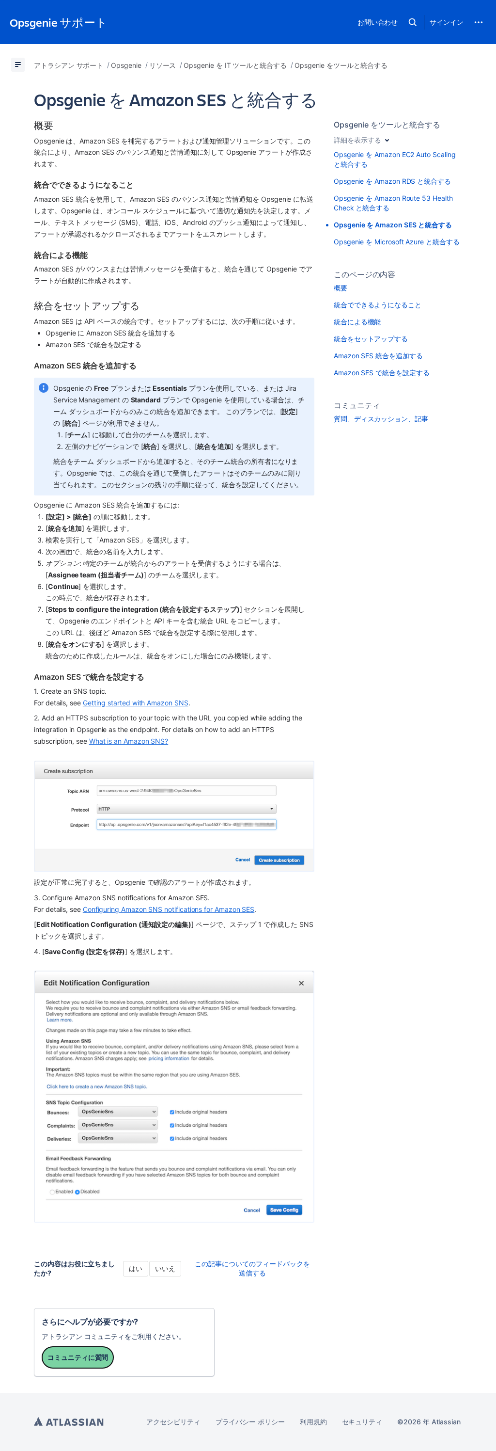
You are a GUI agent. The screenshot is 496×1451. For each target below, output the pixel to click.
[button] (412, 22)
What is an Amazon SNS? (128, 741)
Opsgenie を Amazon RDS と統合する (392, 181)
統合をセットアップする (371, 339)
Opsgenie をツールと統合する (387, 124)
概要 (340, 288)
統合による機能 (357, 322)
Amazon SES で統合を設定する (382, 372)
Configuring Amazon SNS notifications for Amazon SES (168, 909)
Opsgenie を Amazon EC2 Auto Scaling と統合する (395, 159)
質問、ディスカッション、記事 (381, 419)
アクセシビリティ (173, 1422)
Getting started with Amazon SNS (135, 703)
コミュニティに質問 (77, 1357)
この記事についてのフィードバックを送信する (252, 1268)
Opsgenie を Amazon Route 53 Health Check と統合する (393, 203)
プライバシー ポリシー (250, 1422)
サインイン (447, 22)
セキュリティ (362, 1422)
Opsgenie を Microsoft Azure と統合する (397, 242)
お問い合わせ (377, 22)
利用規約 (313, 1422)
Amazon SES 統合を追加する (378, 355)
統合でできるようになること (377, 305)
